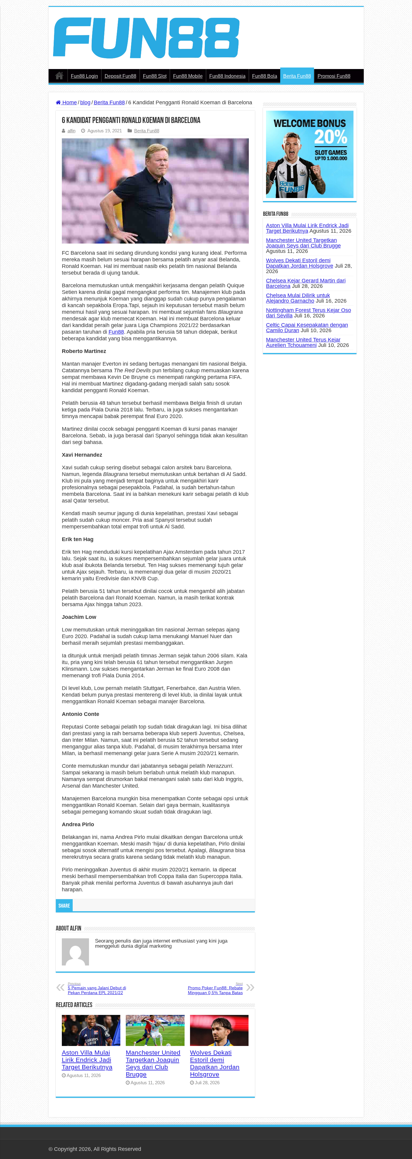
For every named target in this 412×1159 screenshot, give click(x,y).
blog (85, 102)
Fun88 (116, 332)
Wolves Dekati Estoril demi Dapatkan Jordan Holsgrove (214, 1063)
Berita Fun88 (297, 76)
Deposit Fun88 (120, 76)
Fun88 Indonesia (227, 76)
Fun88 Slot (154, 76)
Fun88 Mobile (188, 76)
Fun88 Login (84, 76)
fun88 (59, 75)
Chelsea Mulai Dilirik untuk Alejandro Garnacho (298, 298)
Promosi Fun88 (334, 76)
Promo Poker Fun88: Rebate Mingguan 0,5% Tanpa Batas (215, 988)
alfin (71, 130)
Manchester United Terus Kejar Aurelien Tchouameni (303, 342)
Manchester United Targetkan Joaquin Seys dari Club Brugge (153, 1063)
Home (69, 102)
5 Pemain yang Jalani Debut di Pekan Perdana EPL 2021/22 (97, 988)
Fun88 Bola (264, 76)
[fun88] (146, 37)
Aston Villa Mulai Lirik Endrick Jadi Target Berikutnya (87, 1059)
